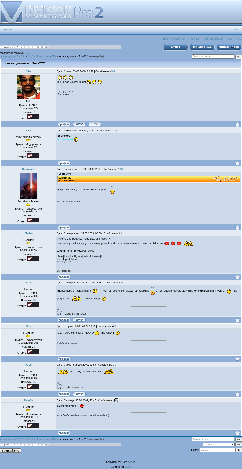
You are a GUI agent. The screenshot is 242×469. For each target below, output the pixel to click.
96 (115, 326)
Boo (28, 326)
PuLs (28, 282)
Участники (194, 39)
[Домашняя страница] (79, 124)
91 (113, 71)
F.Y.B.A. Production (38, 56)
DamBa (28, 400)
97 (116, 364)
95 (122, 282)
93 (121, 169)
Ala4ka (28, 233)
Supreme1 (28, 169)
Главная (7, 29)
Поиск (229, 39)
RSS (236, 29)
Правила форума (213, 39)
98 (116, 400)
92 (115, 130)
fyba (28, 71)
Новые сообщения (174, 39)
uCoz (128, 466)
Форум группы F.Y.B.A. (12, 56)
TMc (54, 56)
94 (122, 233)
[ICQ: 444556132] (94, 124)
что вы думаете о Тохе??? (73, 56)
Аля (27, 53)
